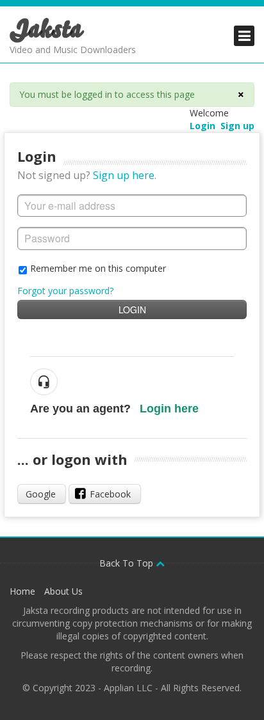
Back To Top (127, 563)
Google (41, 494)
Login (132, 309)
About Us (63, 591)
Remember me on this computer (98, 268)
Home (22, 591)
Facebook (110, 494)
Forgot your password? (65, 291)
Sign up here (123, 175)
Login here (169, 408)
